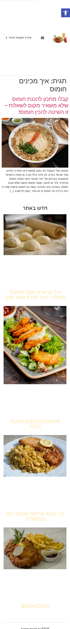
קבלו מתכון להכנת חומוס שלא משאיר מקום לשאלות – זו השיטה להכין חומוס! (36, 105)
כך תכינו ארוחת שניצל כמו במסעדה (35, 516)
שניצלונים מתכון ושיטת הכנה (35, 424)
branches (35, 606)
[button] (65, 12)
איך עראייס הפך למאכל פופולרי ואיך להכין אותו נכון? (35, 295)
